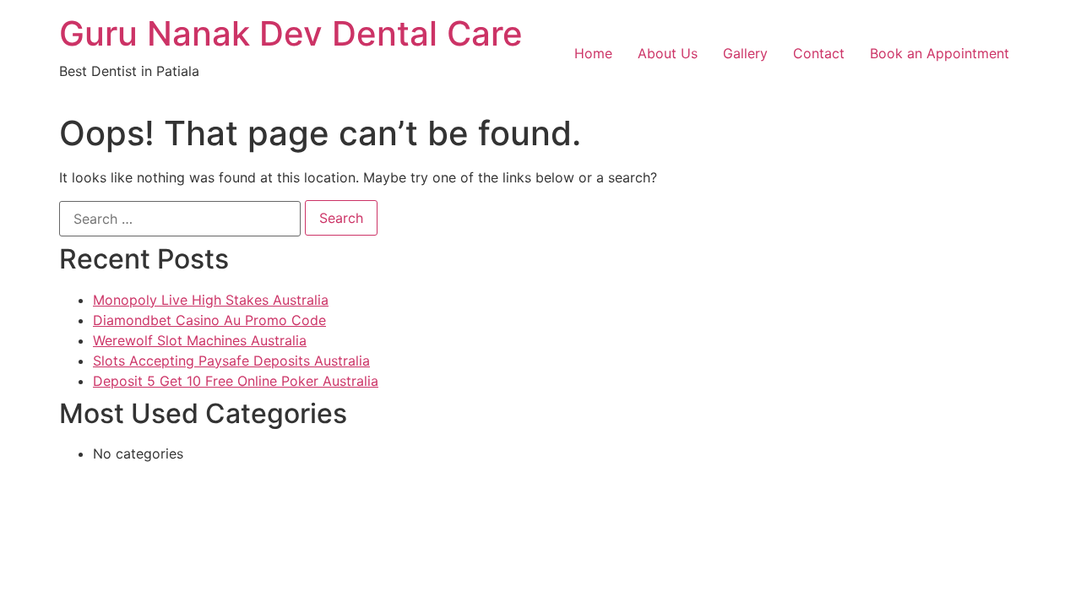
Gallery (745, 53)
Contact (819, 53)
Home (593, 53)
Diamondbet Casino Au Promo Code (209, 320)
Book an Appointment (939, 53)
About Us (668, 53)
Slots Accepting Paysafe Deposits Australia (231, 360)
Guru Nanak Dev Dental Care (291, 33)
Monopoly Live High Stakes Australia (211, 299)
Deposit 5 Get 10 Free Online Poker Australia (235, 380)
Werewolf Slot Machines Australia (200, 340)
